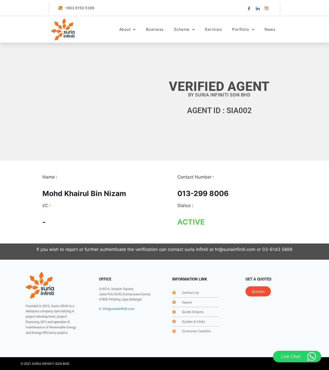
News (269, 29)
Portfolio (240, 29)
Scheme (182, 29)
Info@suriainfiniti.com (118, 309)
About (125, 29)
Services (213, 29)
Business (155, 29)
